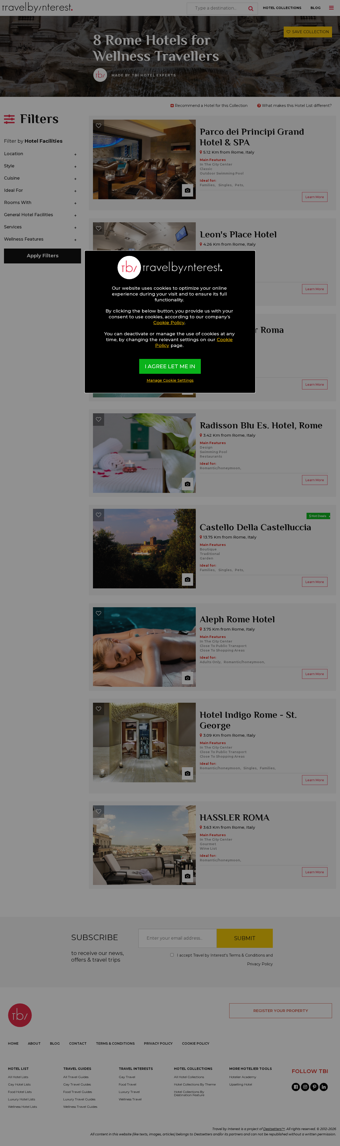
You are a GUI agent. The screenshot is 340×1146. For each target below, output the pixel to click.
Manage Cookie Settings (170, 380)
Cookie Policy (168, 322)
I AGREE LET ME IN (170, 366)
